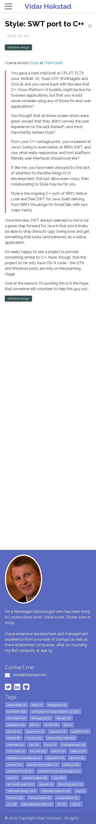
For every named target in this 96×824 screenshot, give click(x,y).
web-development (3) (37, 804)
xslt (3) (75, 804)
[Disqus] (48, 365)
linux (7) (50, 744)
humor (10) (34, 738)
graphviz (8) (80, 731)
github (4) (14, 731)
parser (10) (14, 764)
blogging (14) (57, 705)
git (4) (68, 725)
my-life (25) (38, 751)
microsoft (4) (16, 751)
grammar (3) (35, 731)
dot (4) (34, 725)
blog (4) (37, 705)
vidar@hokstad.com (30, 675)
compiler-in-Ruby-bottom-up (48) (55, 711)
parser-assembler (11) (43, 764)
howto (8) (14, 738)
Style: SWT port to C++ (44, 23)
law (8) (34, 744)
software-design (18, 47)
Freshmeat (53, 63)
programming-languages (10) (59, 771)
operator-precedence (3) (24, 758)
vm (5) (11, 804)
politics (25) (71, 764)
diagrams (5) (16, 725)
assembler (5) (16, 705)
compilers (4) (16, 718)
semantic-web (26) (20, 784)
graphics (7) (58, 731)
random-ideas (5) (35, 778)
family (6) (51, 725)
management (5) (73, 744)
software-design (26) (21, 791)
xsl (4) (61, 804)
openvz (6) (78, 751)
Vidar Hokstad (48, 6)
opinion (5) (77, 758)
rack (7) (12, 778)
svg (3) (80, 791)
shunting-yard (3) (70, 784)
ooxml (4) (58, 751)
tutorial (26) (15, 797)
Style (34, 63)
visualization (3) (67, 797)
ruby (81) (58, 778)
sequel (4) (46, 784)
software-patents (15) (55, 791)
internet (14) (15, 744)
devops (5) (63, 718)
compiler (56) (16, 711)
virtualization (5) (40, 797)
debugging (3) (41, 718)
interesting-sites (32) (61, 738)
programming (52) (20, 771)
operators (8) (55, 758)
